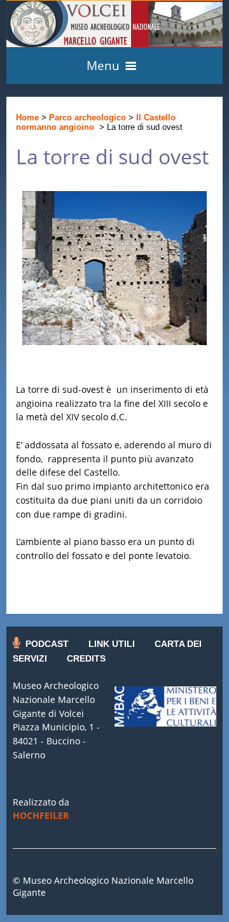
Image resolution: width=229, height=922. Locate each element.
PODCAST (47, 644)
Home (27, 117)
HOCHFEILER (41, 815)
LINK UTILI (111, 644)
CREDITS (86, 658)
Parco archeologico (87, 117)
